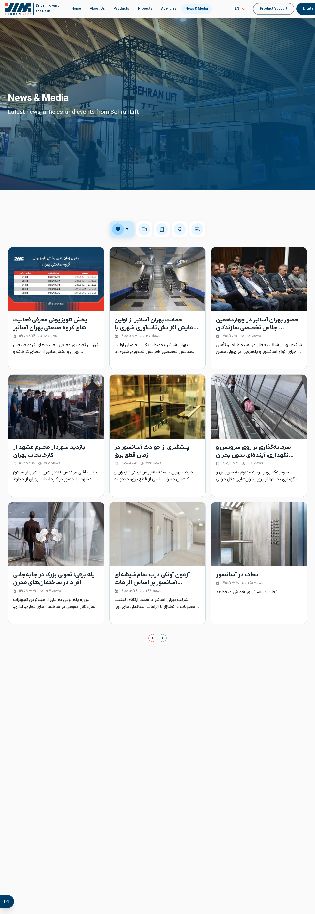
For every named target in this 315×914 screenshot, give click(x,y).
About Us (97, 8)
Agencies (168, 8)
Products (121, 8)
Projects (145, 8)
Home (76, 8)
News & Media (196, 8)
